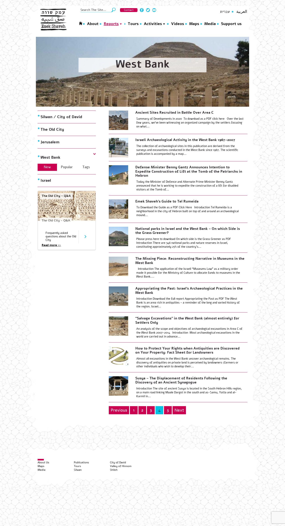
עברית (225, 11)
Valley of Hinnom (120, 466)
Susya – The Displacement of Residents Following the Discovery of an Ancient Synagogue (181, 380)
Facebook (142, 10)
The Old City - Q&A (56, 196)
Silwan (78, 470)
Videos (177, 23)
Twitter (148, 10)
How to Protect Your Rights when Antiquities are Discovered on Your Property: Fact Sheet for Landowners (187, 350)
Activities (153, 23)
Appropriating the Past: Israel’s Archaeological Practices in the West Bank (189, 290)
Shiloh (113, 470)
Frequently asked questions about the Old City (61, 236)
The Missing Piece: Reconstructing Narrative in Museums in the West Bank (189, 260)
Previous (119, 410)
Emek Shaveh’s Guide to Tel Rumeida (167, 201)
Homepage (81, 23)
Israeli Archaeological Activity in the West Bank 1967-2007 (185, 140)
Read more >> (51, 245)
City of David (118, 462)
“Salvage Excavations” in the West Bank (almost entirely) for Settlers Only (187, 320)
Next (179, 410)
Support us (231, 23)
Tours (133, 23)
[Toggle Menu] (41, 459)
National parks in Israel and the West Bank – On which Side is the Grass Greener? (187, 230)
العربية (241, 11)
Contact (129, 10)
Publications (81, 462)
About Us (43, 462)
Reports (111, 23)
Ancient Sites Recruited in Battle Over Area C (174, 112)
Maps (194, 23)
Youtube (154, 10)
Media (210, 23)
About (92, 23)
